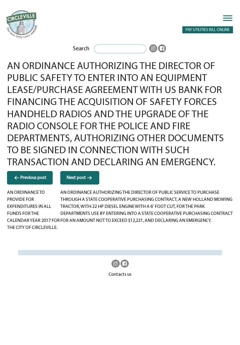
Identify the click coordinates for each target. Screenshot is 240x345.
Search (81, 49)
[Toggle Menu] (227, 18)
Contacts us (120, 274)
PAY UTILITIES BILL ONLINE (208, 30)
